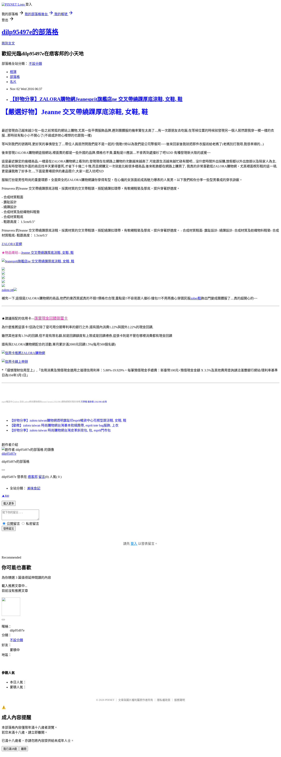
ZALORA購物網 (33, 353)
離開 (23, 748)
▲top (5, 495)
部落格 (15, 77)
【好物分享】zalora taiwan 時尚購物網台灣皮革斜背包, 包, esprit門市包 (60, 430)
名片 (13, 81)
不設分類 (35, 63)
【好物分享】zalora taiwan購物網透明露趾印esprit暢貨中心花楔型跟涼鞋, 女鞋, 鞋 (68, 420)
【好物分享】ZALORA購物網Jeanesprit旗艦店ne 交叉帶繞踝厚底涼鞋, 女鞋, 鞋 (96, 99)
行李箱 (84, 402)
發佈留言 (8, 528)
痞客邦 (33, 477)
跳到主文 (8, 43)
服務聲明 (179, 699)
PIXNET (109, 699)
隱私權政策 (163, 699)
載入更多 (8, 503)
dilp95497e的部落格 (30, 32)
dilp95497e (9, 453)
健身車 (91, 402)
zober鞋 (195, 298)
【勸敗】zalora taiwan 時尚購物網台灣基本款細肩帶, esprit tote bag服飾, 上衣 (64, 425)
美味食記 (33, 488)
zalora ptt (8, 290)
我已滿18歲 (10, 748)
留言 (41, 477)
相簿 (13, 72)
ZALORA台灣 (100, 402)
